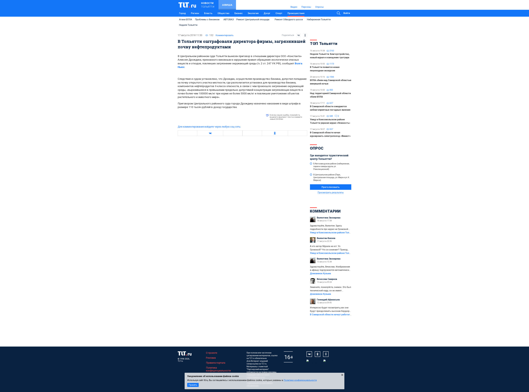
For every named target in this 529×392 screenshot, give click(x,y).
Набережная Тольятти (319, 19)
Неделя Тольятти (188, 25)
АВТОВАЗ (228, 19)
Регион (195, 13)
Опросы (319, 7)
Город (182, 13)
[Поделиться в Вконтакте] (297, 35)
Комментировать (225, 35)
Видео (294, 7)
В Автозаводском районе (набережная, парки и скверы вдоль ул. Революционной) (331, 166)
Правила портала (215, 362)
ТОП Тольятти (323, 43)
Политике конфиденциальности (300, 380)
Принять (193, 385)
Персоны (306, 7)
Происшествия (296, 13)
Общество (223, 13)
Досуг (267, 13)
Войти (346, 13)
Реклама (211, 357)
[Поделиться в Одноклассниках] (304, 35)
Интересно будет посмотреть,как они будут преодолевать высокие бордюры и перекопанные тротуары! (330, 309)
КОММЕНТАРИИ (325, 211)
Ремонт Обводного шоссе (289, 19)
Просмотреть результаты (331, 192)
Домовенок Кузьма (320, 273)
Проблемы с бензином (207, 19)
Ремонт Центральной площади (252, 19)
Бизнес (238, 13)
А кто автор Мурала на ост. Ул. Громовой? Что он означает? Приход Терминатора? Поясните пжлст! (329, 248)
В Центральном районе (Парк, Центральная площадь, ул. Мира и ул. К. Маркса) (331, 177)
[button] (210, 133)
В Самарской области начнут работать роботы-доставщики (342, 314)
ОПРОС (316, 148)
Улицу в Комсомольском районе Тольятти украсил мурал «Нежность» (347, 232)
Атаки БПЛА (185, 19)
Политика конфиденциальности (218, 369)
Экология (253, 13)
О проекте (211, 352)
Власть (208, 13)
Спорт (279, 13)
